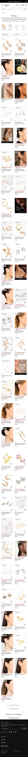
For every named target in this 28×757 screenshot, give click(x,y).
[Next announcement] (24, 1)
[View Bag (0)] (25, 5)
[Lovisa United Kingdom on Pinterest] (15, 731)
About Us (3, 736)
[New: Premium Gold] (21, 206)
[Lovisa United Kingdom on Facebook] (11, 731)
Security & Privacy (17, 750)
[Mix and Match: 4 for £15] (21, 367)
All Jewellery (3, 12)
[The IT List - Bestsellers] (21, 67)
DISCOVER (3, 742)
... (22, 21)
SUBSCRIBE (24, 728)
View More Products (14, 708)
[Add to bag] (11, 51)
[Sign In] (23, 5)
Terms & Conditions (4, 750)
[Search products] (25, 8)
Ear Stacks (10, 29)
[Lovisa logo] (7, 5)
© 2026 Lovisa (3, 752)
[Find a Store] (17, 5)
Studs (17, 29)
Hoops (23, 29)
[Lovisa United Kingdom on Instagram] (9, 731)
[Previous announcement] (2, 1)
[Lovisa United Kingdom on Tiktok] (13, 731)
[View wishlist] (20, 5)
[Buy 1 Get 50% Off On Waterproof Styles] (7, 136)
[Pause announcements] (26, 1)
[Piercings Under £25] (21, 273)
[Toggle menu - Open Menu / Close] (2, 5)
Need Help (3, 739)
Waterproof (3, 29)
